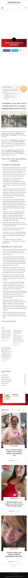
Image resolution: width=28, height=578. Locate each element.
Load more (13, 565)
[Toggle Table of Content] (17, 87)
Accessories (18, 409)
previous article (15, 131)
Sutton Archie (11, 460)
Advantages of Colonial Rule (10, 95)
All (13, 409)
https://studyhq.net (15, 396)
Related (6, 98)
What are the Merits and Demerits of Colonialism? (11, 94)
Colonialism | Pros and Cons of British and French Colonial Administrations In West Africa (11, 91)
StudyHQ (15, 394)
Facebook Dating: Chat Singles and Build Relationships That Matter (14, 554)
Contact (15, 574)
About (12, 574)
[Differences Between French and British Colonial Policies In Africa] (19, 338)
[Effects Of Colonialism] (7, 336)
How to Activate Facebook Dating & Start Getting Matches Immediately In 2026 (14, 452)
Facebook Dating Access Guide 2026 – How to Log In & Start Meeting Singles (14, 504)
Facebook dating (14, 446)
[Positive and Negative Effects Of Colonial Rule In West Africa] (7, 354)
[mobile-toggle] (2, 8)
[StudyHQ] (7, 397)
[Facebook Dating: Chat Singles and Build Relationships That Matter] (14, 533)
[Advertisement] (14, 24)
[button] (26, 8)
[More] (20, 50)
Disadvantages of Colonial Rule (10, 97)
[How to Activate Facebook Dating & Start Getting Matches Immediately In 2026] (14, 430)
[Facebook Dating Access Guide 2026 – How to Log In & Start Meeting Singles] (14, 482)
